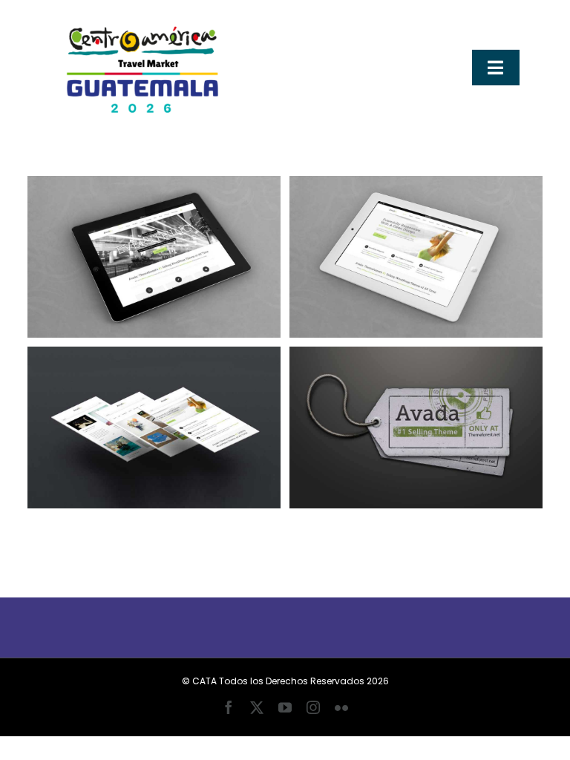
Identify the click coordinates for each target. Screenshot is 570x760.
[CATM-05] (139, 20)
